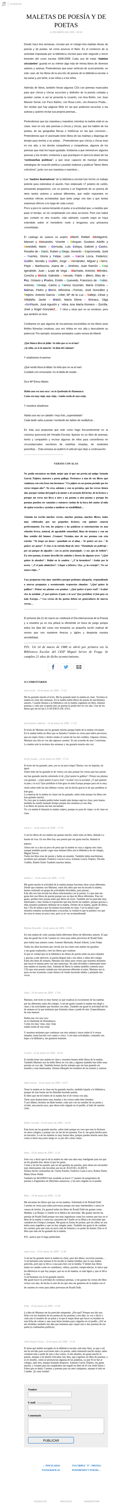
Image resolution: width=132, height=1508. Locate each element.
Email (79, 667)
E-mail (40, 1402)
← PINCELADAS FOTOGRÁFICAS (51, 1467)
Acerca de (40, 1501)
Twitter (66, 667)
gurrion (16, 4)
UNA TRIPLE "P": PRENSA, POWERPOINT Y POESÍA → (86, 1467)
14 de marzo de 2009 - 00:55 (66, 32)
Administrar (91, 1501)
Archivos (66, 1501)
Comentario (34, 1415)
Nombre (32, 1389)
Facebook (53, 667)
